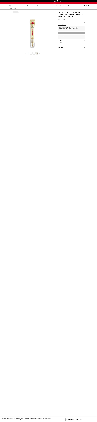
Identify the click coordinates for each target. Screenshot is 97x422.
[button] (1, 3)
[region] (48, 419)
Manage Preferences (70, 419)
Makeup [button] (49, 5)
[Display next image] (39, 53)
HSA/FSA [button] (64, 5)
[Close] (95, 419)
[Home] (11, 6)
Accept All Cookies (79, 419)
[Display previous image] (25, 53)
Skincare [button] (38, 5)
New (34, 5)
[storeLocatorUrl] (84, 5)
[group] (28, 53)
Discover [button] (69, 5)
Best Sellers (29, 5)
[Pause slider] (90, 3)
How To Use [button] (60, 42)
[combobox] (49, 8)
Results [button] (59, 45)
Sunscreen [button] (44, 5)
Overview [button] (60, 40)
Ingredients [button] (60, 47)
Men (53, 5)
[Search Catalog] (9, 8)
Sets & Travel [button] (58, 5)
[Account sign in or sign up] (86, 5)
